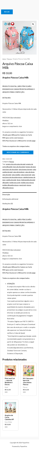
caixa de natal (6, 175)
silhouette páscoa (8, 188)
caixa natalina (16, 175)
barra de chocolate (19, 167)
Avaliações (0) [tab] (7, 203)
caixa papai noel (26, 175)
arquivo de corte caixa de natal (15, 164)
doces (19, 180)
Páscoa (9, 59)
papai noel (22, 185)
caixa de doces (29, 172)
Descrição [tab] (6, 194)
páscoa (28, 185)
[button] (33, 24)
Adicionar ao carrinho (18, 152)
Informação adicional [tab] (10, 199)
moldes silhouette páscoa (10, 185)
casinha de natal (11, 180)
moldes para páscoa (27, 182)
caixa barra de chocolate (10, 169)
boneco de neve (31, 167)
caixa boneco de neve (25, 169)
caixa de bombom (18, 172)
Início (4, 59)
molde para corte (14, 182)
